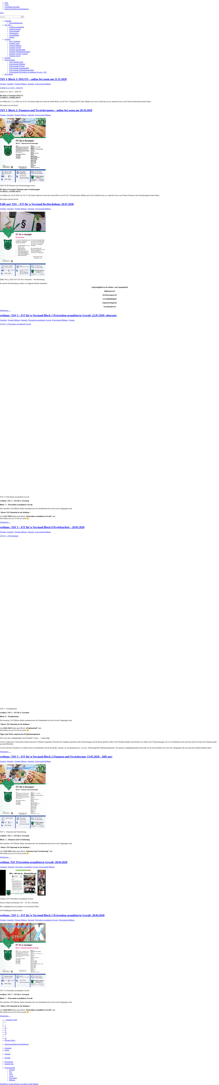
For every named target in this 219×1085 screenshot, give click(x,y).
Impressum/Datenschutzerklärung (17, 1044)
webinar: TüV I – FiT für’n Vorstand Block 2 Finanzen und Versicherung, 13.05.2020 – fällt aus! (56, 756)
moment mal (9, 1064)
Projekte (7, 1058)
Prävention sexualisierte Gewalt (39, 320)
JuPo (11, 1074)
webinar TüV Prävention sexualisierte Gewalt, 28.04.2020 (33, 862)
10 (5, 1028)
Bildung (12, 1080)
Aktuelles (10, 84)
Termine (3, 84)
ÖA (10, 1072)
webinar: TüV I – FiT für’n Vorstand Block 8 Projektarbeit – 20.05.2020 (42, 527)
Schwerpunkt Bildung (43, 84)
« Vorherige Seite (11, 1020)
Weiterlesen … (5, 310)
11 (5, 1030)
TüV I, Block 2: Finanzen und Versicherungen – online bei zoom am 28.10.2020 (46, 110)
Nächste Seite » (10, 1040)
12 (5, 1032)
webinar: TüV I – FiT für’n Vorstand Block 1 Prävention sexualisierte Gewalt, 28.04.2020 (52, 915)
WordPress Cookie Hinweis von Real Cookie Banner (19, 1084)
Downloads (9, 1062)
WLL (2, 13)
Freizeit (11, 1070)
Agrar (11, 1076)
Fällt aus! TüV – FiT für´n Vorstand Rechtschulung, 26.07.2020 (37, 204)
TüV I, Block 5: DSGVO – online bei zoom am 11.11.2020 (33, 79)
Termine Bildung (20, 84)
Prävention (13, 1078)
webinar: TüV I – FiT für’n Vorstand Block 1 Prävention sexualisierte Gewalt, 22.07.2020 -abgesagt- (58, 315)
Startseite (31, 84)
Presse (7, 1050)
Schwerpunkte (10, 1068)
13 (5, 1034)
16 (5, 1038)
